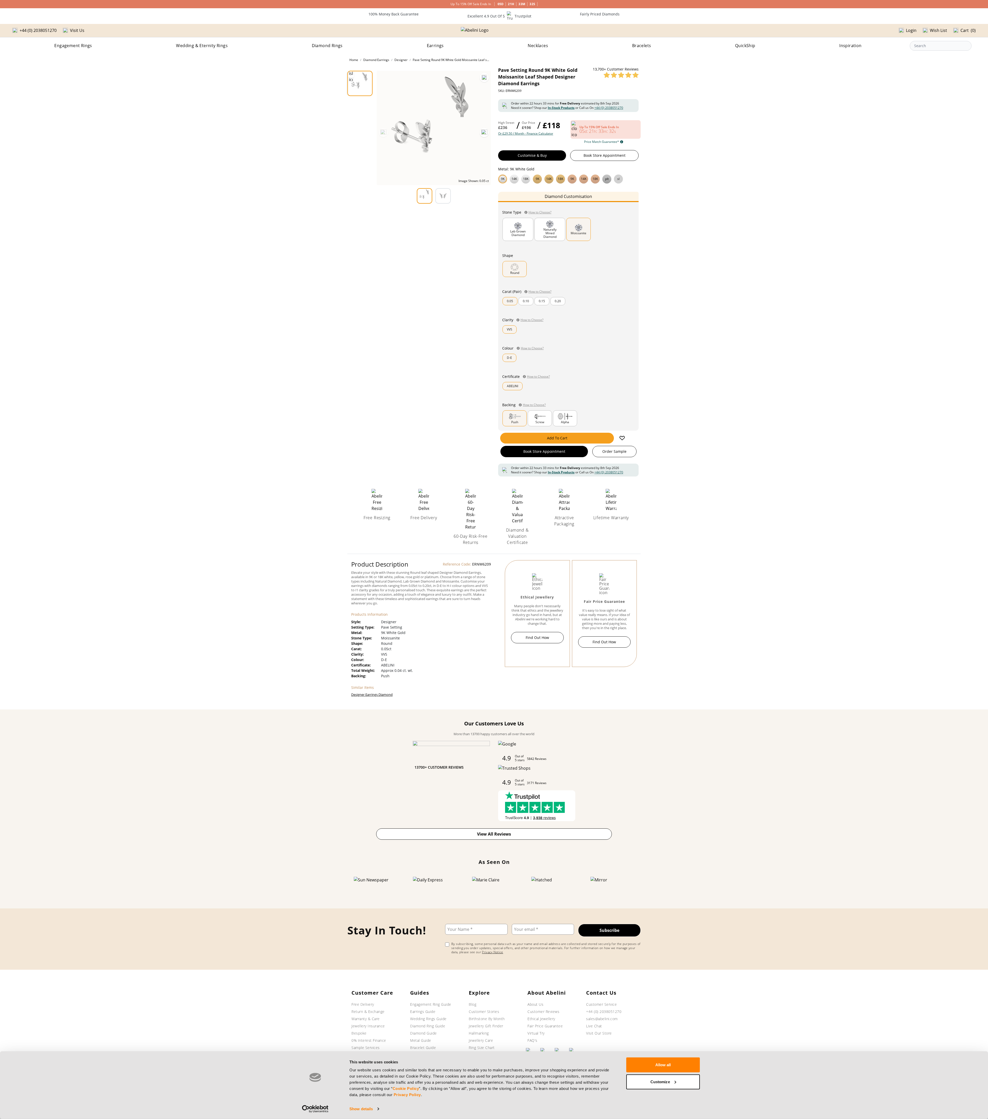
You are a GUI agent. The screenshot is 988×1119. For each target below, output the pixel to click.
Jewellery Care (481, 1040)
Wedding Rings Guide (428, 1018)
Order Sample (614, 451)
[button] (568, 178)
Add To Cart (557, 438)
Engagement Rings (73, 45)
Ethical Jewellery (541, 1018)
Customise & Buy (532, 155)
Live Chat (594, 1025)
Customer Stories (484, 1011)
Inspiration (850, 45)
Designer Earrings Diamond (372, 694)
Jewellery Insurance (368, 1025)
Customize (660, 1081)
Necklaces (538, 45)
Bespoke (359, 1033)
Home (353, 60)
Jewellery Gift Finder (486, 1025)
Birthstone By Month (487, 1018)
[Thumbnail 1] (360, 83)
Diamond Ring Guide (427, 1025)
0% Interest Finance (368, 1040)
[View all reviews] (621, 75)
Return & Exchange (368, 1011)
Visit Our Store (599, 1033)
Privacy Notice (492, 952)
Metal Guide (420, 1040)
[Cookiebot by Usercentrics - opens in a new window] (315, 1109)
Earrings (435, 45)
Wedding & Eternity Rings (202, 45)
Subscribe (609, 930)
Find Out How (537, 637)
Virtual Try (536, 1033)
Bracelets (641, 45)
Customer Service (601, 1004)
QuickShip (745, 45)
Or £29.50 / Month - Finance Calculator (525, 134)
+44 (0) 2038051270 (608, 108)
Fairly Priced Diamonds (600, 14)
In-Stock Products (561, 108)
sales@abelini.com (602, 1018)
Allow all (663, 1065)
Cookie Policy (406, 1088)
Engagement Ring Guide (430, 1004)
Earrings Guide (422, 1011)
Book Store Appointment (604, 155)
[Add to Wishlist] (622, 438)
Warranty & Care (365, 1018)
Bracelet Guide (423, 1047)
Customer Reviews (543, 1011)
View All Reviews (494, 834)
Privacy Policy (407, 1094)
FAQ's (532, 1040)
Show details (361, 1109)
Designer (401, 60)
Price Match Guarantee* (601, 142)
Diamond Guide (423, 1033)
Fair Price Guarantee (545, 1025)
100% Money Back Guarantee (393, 14)
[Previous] (383, 132)
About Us (535, 1004)
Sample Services (365, 1047)
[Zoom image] (484, 77)
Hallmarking (479, 1033)
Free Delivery (362, 1004)
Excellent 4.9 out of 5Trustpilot (499, 16)
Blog (472, 1004)
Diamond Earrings (376, 60)
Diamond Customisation (568, 196)
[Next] (484, 132)
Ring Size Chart (482, 1047)
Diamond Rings (327, 45)
